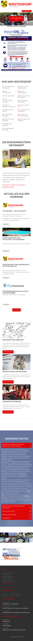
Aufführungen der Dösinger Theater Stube (14, 630)
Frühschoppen (6, 621)
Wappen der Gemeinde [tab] (9, 514)
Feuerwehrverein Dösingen (24, 119)
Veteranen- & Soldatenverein (23, 87)
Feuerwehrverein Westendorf (24, 96)
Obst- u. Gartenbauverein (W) (9, 105)
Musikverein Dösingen (7, 124)
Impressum (6, 587)
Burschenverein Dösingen (8, 119)
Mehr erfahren (20, 18)
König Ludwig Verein (8, 110)
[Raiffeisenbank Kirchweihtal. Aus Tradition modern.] (16, 550)
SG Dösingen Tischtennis (23, 101)
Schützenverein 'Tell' (23, 105)
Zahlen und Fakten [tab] (8, 511)
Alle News (16, 309)
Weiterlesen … (6, 224)
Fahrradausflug (7, 625)
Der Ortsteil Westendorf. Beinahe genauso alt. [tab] (13, 506)
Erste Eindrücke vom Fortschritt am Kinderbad (14, 238)
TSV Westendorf (10, 96)
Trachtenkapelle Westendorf (8, 87)
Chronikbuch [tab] (6, 518)
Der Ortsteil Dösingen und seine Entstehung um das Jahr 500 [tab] (13, 445)
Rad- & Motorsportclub (22, 92)
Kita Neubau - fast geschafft (14, 211)
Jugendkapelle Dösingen (8, 129)
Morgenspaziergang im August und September (15, 292)
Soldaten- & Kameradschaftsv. (23, 115)
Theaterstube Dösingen (8, 115)
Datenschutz (13, 587)
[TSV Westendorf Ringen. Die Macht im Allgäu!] (16, 554)
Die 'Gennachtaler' (7, 92)
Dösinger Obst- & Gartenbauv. (24, 110)
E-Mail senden (6, 583)
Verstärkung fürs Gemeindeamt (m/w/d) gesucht (16, 265)
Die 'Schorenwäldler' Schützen (8, 100)
